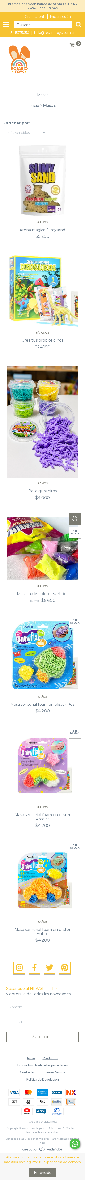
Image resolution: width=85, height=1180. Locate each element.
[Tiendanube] (42, 1150)
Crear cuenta (35, 16)
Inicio (34, 105)
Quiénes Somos (53, 1072)
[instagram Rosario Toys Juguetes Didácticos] (19, 968)
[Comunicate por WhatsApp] (75, 1144)
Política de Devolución (42, 1079)
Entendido (42, 1173)
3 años (42, 222)
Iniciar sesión (60, 16)
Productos (50, 1058)
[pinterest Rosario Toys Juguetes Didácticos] (65, 968)
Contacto (27, 1072)
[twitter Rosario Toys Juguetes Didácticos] (49, 968)
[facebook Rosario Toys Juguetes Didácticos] (34, 968)
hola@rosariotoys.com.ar (54, 33)
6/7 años (42, 332)
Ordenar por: (17, 123)
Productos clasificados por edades (42, 1065)
